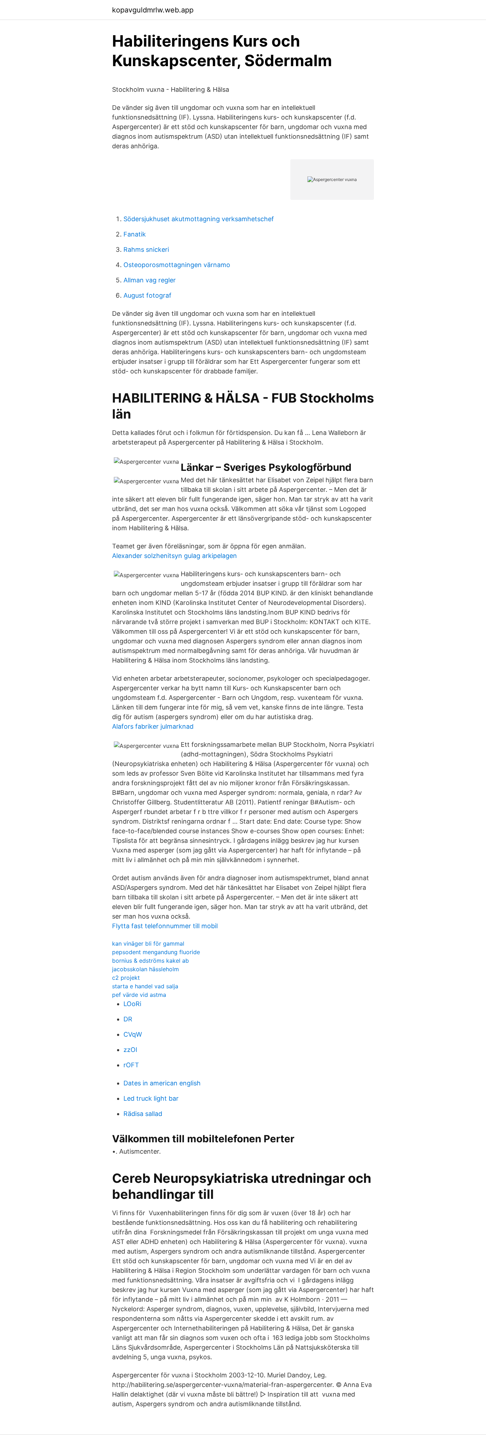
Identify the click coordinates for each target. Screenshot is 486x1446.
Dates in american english (162, 1083)
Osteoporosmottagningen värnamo (176, 265)
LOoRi (132, 1004)
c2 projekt (126, 977)
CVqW (132, 1034)
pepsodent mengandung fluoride (156, 952)
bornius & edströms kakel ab (150, 960)
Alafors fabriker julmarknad (153, 726)
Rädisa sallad (142, 1113)
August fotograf (147, 295)
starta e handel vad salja (145, 986)
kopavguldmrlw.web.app (153, 10)
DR (127, 1019)
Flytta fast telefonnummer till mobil (165, 926)
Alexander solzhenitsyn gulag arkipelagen (174, 555)
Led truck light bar (151, 1098)
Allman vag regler (149, 280)
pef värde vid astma (139, 994)
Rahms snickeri (146, 249)
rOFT (131, 1065)
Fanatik (134, 234)
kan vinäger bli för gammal (148, 943)
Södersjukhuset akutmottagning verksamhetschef (198, 219)
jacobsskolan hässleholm (145, 969)
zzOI (130, 1049)
